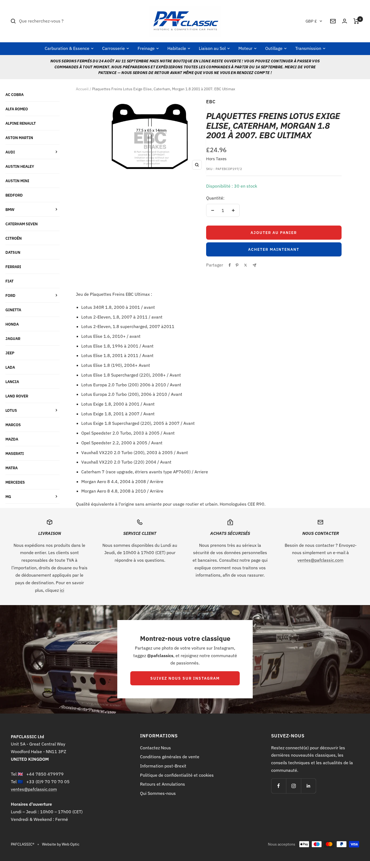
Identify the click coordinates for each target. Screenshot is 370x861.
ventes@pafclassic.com (320, 560)
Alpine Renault (20, 123)
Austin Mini (17, 180)
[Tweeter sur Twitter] (245, 265)
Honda (12, 324)
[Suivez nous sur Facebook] (278, 785)
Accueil (82, 88)
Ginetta (13, 309)
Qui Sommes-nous (158, 793)
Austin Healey (19, 166)
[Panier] (356, 21)
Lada (10, 367)
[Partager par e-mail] (254, 265)
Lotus (11, 410)
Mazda (11, 439)
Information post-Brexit (163, 766)
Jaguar (12, 338)
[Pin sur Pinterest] (237, 265)
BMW (9, 209)
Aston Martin (19, 137)
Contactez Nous (155, 747)
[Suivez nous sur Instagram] (293, 785)
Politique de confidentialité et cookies (177, 775)
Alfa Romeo (16, 108)
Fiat (9, 281)
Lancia (12, 381)
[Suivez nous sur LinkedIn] (308, 785)
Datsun (12, 252)
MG (8, 496)
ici (62, 590)
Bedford (14, 195)
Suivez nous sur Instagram (185, 678)
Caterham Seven (21, 223)
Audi (10, 152)
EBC (211, 102)
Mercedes (15, 482)
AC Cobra (14, 94)
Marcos (13, 424)
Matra (11, 467)
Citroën (13, 238)
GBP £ (311, 21)
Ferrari (13, 266)
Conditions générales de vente (169, 756)
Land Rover (16, 396)
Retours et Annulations (162, 784)
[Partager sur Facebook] (230, 265)
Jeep (9, 352)
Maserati (14, 453)
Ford (10, 295)
